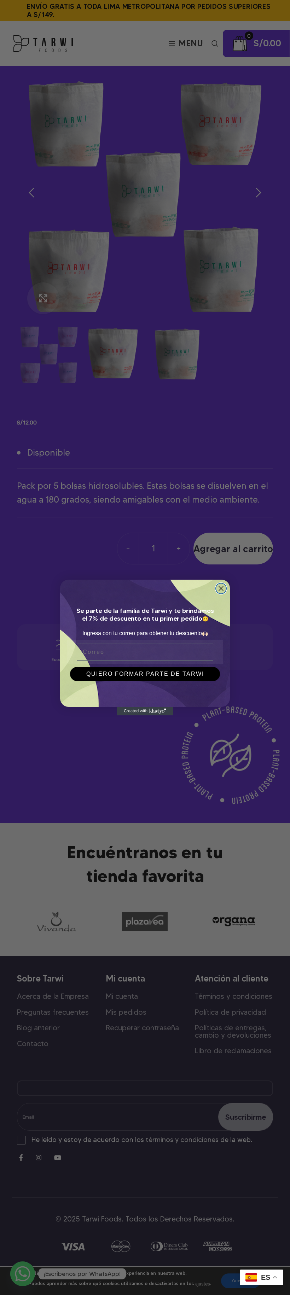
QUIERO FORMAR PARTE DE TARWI (145, 674)
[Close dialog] (221, 588)
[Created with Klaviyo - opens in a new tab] (145, 711)
